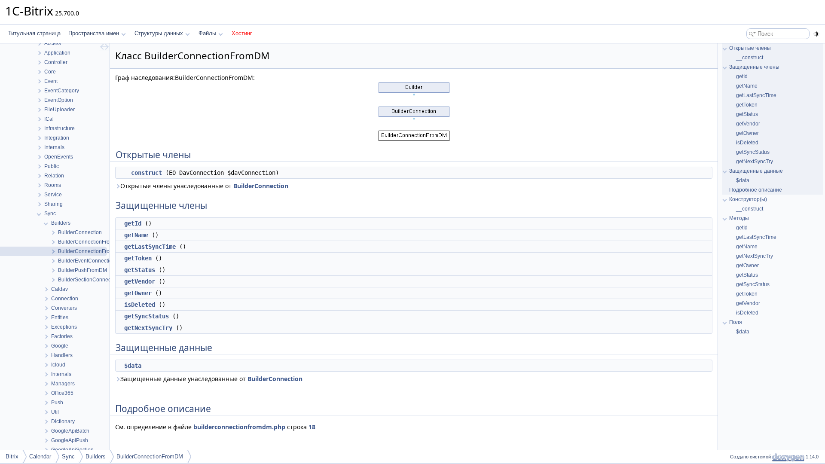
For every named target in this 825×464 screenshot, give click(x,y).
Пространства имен (93, 33)
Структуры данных (158, 33)
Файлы (207, 33)
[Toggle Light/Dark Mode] (816, 34)
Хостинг (242, 33)
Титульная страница (34, 33)
